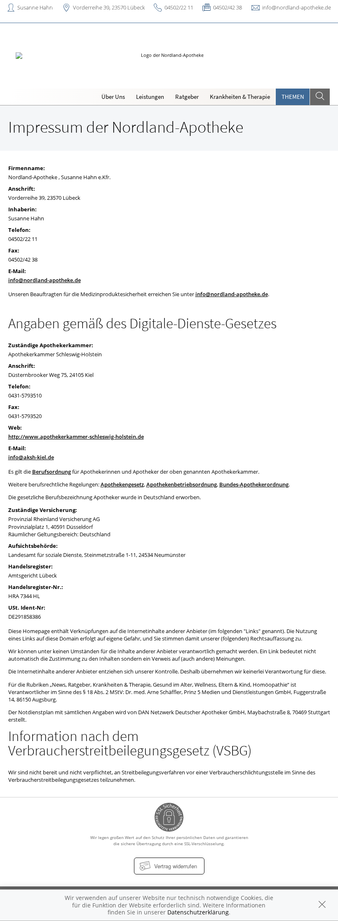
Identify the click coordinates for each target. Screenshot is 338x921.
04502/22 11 (178, 7)
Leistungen (150, 97)
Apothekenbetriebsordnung (181, 484)
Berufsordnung (51, 471)
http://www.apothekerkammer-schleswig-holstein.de (76, 436)
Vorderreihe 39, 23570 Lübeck (109, 7)
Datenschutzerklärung (198, 912)
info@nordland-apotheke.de (296, 7)
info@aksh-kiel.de (31, 457)
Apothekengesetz (122, 484)
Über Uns (113, 97)
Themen (293, 97)
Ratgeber (187, 97)
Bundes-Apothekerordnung (254, 484)
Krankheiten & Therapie (240, 97)
